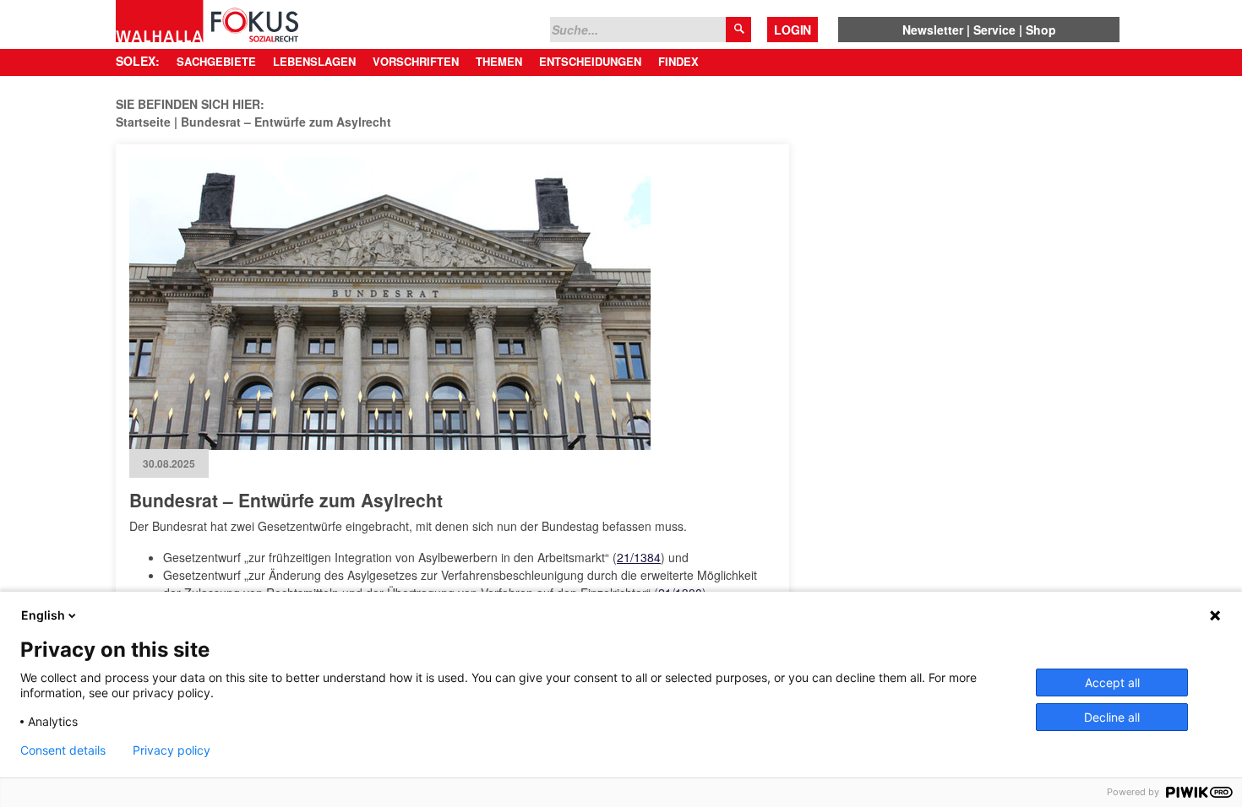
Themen (499, 61)
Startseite (143, 121)
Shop (1041, 29)
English (43, 615)
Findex (678, 61)
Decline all (1112, 717)
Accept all (1112, 682)
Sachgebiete (216, 61)
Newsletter (932, 29)
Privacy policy (171, 750)
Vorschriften (416, 61)
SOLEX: (138, 60)
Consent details (63, 750)
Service (994, 29)
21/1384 (639, 557)
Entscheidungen (590, 61)
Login (792, 29)
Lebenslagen (314, 61)
